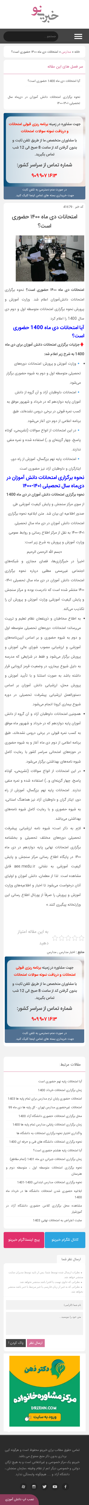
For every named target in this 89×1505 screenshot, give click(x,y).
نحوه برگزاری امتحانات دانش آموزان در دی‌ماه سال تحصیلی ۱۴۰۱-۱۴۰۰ (44, 100)
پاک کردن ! (16, 1343)
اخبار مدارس (67, 952)
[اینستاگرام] (34, 1486)
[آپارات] (23, 1486)
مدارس (66, 52)
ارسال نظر (35, 1343)
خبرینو (43, 1450)
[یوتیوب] (55, 1486)
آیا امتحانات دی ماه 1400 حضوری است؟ (54, 81)
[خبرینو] (44, 25)
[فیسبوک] (65, 1486)
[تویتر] (44, 1486)
